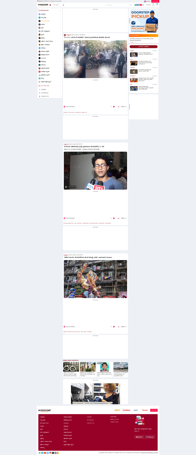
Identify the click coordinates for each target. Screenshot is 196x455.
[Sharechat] (58, 453)
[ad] (144, 20)
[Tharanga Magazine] (117, 410)
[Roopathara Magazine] (126, 410)
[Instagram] (50, 453)
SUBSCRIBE (155, 1)
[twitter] (53, 453)
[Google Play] (150, 437)
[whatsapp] (39, 453)
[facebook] (42, 453)
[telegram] (47, 453)
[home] (43, 4)
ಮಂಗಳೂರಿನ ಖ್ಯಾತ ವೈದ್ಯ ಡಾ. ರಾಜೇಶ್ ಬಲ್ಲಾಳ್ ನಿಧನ (142, 39)
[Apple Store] (139, 437)
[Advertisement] (95, 21)
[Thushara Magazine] (135, 410)
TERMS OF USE (114, 422)
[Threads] (55, 453)
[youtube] (45, 453)
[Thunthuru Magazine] (145, 410)
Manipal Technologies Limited (149, 453)
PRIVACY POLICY (114, 419)
